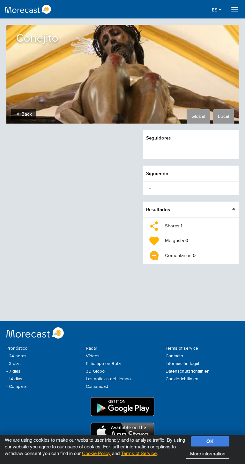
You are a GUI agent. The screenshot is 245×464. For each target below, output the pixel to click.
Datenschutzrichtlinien (188, 371)
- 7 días (13, 371)
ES (215, 10)
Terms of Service (139, 453)
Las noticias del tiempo (108, 379)
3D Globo (95, 371)
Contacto (174, 356)
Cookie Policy (96, 453)
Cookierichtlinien (182, 379)
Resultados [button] (158, 209)
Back (26, 114)
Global (198, 116)
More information (207, 453)
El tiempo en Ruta (103, 363)
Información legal (182, 363)
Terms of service (182, 348)
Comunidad (97, 386)
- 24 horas (16, 356)
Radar (91, 348)
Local (223, 116)
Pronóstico (16, 348)
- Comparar (17, 386)
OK (210, 441)
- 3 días (13, 363)
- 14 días (14, 379)
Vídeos (93, 356)
